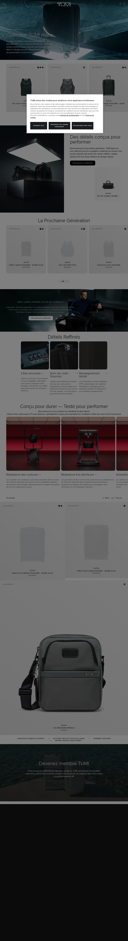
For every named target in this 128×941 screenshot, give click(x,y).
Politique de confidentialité (69, 115)
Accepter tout (38, 125)
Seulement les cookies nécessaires (59, 125)
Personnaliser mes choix (82, 125)
